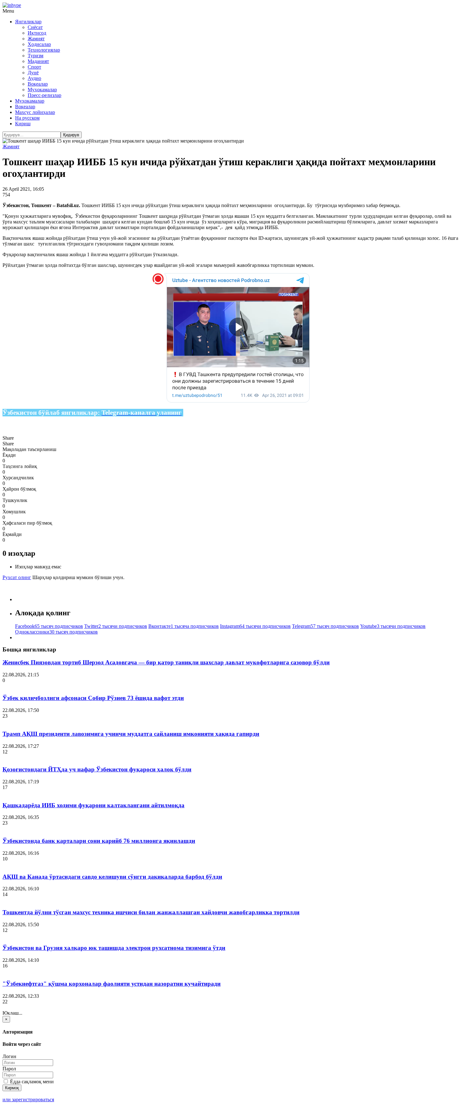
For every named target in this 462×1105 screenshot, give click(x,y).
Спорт (34, 67)
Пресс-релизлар (44, 95)
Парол (9, 1068)
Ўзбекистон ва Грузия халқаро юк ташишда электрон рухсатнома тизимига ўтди (114, 947)
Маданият (38, 61)
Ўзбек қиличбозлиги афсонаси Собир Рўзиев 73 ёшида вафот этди (93, 698)
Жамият (36, 38)
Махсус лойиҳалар (35, 112)
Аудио (34, 78)
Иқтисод (37, 33)
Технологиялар (44, 50)
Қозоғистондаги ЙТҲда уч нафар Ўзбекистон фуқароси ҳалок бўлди (97, 769)
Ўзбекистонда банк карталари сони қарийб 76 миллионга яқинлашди (99, 840)
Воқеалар (38, 84)
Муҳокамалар (42, 89)
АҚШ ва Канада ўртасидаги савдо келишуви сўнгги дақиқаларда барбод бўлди (112, 876)
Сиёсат (35, 27)
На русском (27, 118)
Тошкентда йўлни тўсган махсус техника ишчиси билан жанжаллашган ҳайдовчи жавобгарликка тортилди (151, 912)
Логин (9, 1056)
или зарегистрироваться (28, 1099)
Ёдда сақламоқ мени (31, 1081)
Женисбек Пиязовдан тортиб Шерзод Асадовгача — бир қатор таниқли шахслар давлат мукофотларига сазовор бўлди (166, 662)
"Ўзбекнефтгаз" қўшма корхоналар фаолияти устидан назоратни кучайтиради (112, 983)
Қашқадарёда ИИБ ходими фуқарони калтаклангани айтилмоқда (93, 805)
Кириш (22, 123)
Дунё (33, 72)
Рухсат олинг (17, 577)
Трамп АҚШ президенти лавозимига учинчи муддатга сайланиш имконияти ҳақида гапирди (131, 733)
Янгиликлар (28, 21)
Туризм (35, 55)
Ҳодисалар (39, 44)
